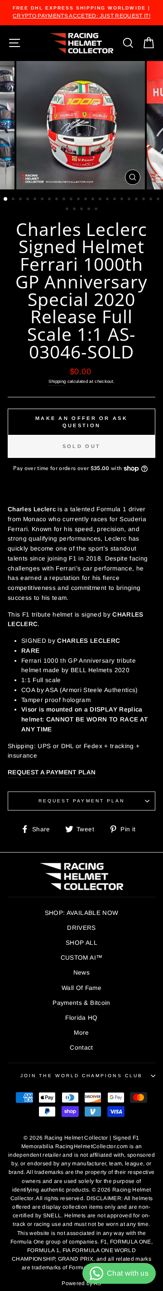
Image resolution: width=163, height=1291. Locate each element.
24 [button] (75, 209)
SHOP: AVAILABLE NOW (81, 912)
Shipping (57, 381)
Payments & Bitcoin (81, 1002)
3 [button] (21, 200)
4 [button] (28, 200)
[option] (81, 13)
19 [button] (137, 200)
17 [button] (122, 200)
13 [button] (93, 200)
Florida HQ (81, 1017)
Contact (81, 1047)
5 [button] (36, 200)
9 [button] (64, 200)
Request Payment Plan (81, 800)
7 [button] (50, 200)
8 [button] (57, 200)
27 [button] (97, 209)
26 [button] (89, 209)
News (81, 972)
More (81, 1032)
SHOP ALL (81, 942)
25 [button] (82, 209)
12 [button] (86, 200)
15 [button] (108, 200)
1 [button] (6, 199)
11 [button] (79, 200)
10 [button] (72, 200)
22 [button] (159, 200)
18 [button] (130, 200)
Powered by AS (81, 1283)
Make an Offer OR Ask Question (81, 421)
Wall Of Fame (81, 988)
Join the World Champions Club (81, 1075)
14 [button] (101, 200)
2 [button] (14, 200)
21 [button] (151, 200)
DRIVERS (81, 927)
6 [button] (43, 200)
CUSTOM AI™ (81, 957)
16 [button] (115, 200)
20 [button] (144, 200)
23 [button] (68, 209)
